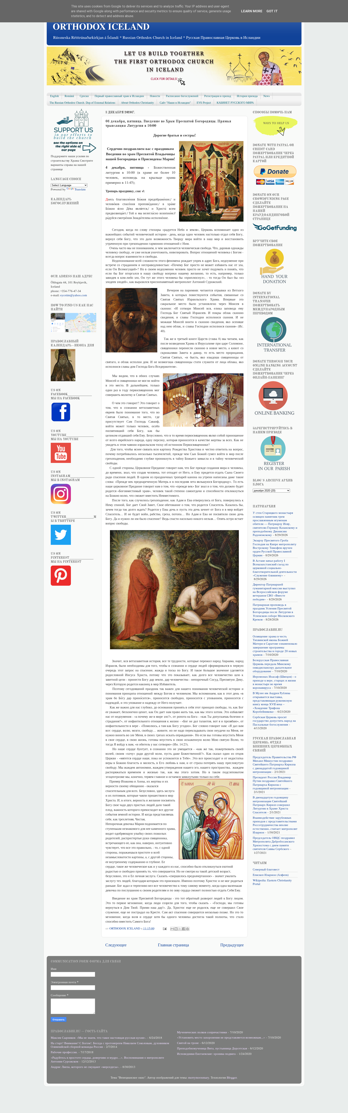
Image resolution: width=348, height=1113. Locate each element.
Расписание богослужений (182, 96)
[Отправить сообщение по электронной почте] (164, 928)
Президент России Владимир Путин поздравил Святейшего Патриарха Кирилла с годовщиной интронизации (272, 782)
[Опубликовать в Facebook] (184, 929)
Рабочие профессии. (64, 1052)
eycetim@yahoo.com (73, 295)
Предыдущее (232, 945)
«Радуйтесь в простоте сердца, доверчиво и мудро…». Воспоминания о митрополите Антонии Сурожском (107, 1059)
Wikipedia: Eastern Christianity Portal (272, 882)
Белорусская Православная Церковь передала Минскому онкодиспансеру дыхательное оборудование (272, 665)
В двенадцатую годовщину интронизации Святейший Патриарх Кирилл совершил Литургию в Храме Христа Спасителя (271, 804)
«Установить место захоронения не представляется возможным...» (221, 1037)
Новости (155, 96)
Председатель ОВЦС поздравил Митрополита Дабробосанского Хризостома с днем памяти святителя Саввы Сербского (274, 843)
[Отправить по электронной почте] (172, 929)
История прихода (247, 96)
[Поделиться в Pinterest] (187, 929)
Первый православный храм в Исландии (119, 96)
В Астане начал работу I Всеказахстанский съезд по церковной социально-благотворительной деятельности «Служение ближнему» (275, 568)
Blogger (232, 1077)
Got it (272, 11)
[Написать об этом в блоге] (176, 929)
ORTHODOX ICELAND (101, 26)
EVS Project (204, 102)
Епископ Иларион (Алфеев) (271, 875)
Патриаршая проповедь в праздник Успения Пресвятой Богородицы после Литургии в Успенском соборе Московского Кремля (274, 612)
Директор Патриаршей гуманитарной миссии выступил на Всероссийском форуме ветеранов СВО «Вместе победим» (274, 591)
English (54, 96)
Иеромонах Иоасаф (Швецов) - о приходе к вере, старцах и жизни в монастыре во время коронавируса (274, 682)
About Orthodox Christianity (137, 102)
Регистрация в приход (217, 96)
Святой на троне (188, 1043)
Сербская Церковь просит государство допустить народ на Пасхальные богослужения (274, 720)
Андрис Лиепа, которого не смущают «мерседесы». (85, 1067)
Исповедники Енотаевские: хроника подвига (206, 1054)
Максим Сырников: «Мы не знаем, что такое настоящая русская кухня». (98, 1038)
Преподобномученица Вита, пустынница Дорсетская (212, 1048)
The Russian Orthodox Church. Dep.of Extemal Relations (82, 102)
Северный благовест (266, 869)
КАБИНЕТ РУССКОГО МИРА (235, 102)
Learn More (251, 11)
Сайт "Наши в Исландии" (175, 102)
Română (69, 96)
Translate (80, 189)
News (266, 96)
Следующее (115, 945)
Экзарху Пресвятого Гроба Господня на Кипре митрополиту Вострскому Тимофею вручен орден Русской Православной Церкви (274, 547)
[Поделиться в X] (180, 929)
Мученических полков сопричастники (202, 1032)
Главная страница (173, 945)
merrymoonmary (198, 1077)
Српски (84, 96)
